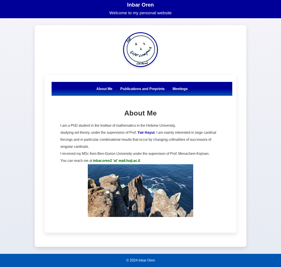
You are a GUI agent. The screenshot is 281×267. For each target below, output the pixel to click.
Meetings (180, 88)
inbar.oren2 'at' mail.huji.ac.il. (117, 160)
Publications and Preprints (142, 88)
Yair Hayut (146, 132)
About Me (104, 88)
